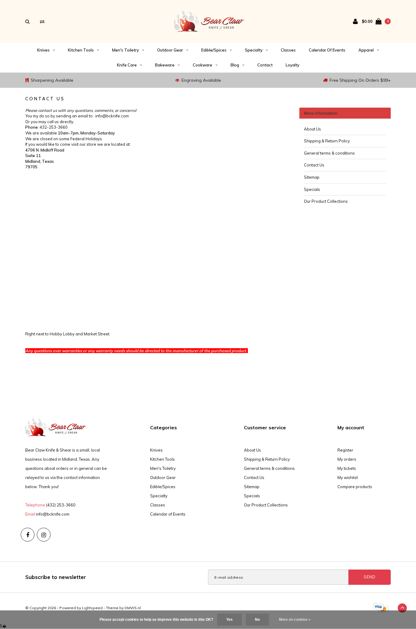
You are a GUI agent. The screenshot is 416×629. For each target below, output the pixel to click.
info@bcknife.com (52, 514)
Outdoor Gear (170, 50)
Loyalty (292, 65)
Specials (312, 189)
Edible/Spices (214, 50)
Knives (43, 50)
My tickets (346, 468)
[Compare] (42, 21)
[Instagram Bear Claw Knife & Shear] (44, 534)
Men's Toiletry (125, 50)
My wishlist (347, 477)
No (257, 619)
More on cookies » (295, 619)
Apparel (366, 50)
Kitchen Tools (81, 50)
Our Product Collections (326, 201)
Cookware (202, 65)
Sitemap (311, 177)
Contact (265, 65)
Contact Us (314, 165)
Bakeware (165, 65)
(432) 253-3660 (61, 504)
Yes (229, 619)
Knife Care (127, 65)
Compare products (354, 486)
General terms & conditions (329, 153)
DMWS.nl (133, 608)
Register (345, 450)
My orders (346, 459)
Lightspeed (92, 608)
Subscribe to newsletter (55, 577)
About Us (312, 129)
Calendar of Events (327, 50)
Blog (235, 65)
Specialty (254, 50)
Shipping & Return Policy (327, 140)
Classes (288, 50)
